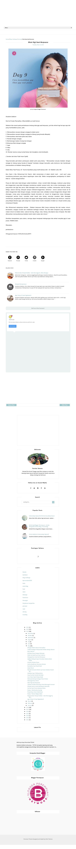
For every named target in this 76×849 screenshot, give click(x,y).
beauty (24, 572)
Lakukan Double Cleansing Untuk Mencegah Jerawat (41, 684)
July (29, 641)
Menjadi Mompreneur (21, 284)
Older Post (64, 405)
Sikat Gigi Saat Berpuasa (33, 682)
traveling (25, 614)
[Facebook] (30, 488)
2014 (27, 715)
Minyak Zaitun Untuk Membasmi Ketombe (38, 686)
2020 (27, 629)
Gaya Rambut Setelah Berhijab (35, 675)
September (30, 637)
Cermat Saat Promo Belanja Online (36, 688)
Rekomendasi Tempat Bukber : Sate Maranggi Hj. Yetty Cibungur (31, 273)
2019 (27, 631)
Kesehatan (25, 597)
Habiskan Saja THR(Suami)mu (35, 673)
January (30, 705)
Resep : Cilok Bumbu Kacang (34, 690)
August (29, 639)
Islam (24, 592)
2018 (27, 707)
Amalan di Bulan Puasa (33, 662)
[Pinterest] (41, 488)
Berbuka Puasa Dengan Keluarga (35, 653)
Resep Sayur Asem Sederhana (35, 692)
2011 (27, 720)
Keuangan (25, 600)
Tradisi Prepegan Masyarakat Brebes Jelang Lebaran (40, 649)
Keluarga (25, 594)
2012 (27, 717)
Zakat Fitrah (30, 668)
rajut (24, 609)
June (29, 644)
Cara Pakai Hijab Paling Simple (35, 677)
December (30, 633)
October (30, 635)
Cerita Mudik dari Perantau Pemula (36, 664)
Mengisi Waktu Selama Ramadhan (36, 647)
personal (25, 606)
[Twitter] (34, 488)
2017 (27, 709)
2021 (27, 627)
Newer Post (11, 405)
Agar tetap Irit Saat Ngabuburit (23, 295)
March (29, 701)
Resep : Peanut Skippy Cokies (34, 694)
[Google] (45, 488)
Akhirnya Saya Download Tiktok (25, 742)
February (30, 703)
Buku (24, 583)
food (24, 589)
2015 (27, 713)
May (29, 646)
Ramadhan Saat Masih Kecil (34, 666)
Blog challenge (26, 577)
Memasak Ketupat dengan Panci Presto (37, 679)
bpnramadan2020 (27, 580)
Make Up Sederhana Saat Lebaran (36, 655)
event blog (25, 586)
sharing (24, 612)
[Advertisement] (38, 13)
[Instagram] (37, 488)
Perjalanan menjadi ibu (28, 603)
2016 (27, 711)
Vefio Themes (48, 839)
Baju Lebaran (30, 651)
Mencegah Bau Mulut (33, 681)
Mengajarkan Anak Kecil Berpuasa (36, 657)
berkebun (25, 575)
